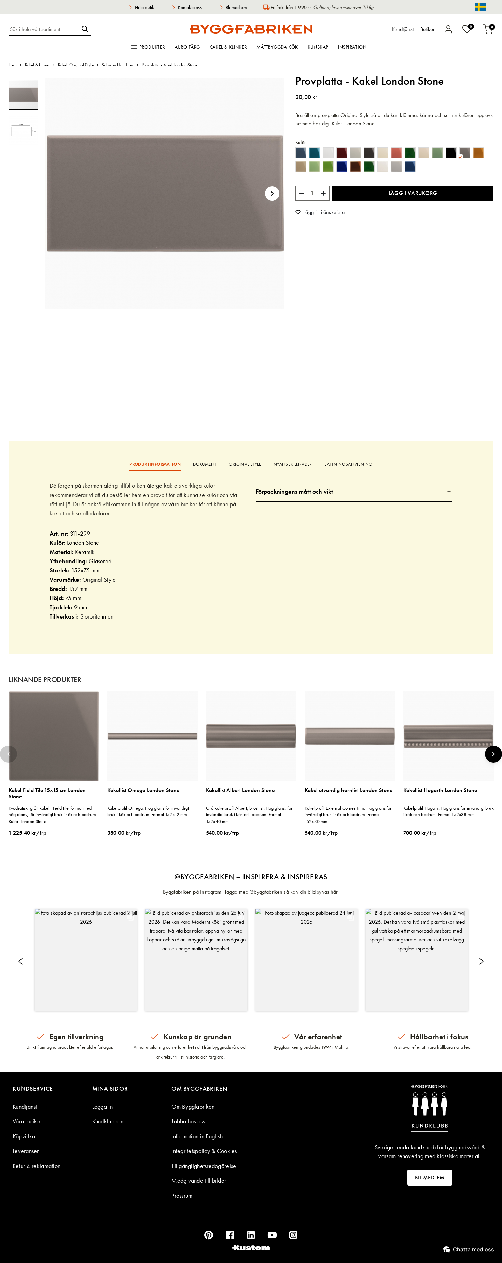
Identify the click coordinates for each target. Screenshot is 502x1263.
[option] (300, 152)
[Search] (85, 29)
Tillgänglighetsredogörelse (203, 1166)
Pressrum (181, 1196)
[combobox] (44, 29)
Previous (8, 754)
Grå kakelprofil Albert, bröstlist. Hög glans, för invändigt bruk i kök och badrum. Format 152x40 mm (249, 814)
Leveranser (26, 1151)
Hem (13, 65)
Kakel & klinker (228, 47)
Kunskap (318, 47)
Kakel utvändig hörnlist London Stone (348, 790)
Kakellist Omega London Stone (143, 790)
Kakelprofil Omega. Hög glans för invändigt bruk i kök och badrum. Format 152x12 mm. (148, 811)
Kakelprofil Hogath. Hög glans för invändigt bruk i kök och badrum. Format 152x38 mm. (448, 811)
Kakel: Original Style (76, 65)
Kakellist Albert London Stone (240, 790)
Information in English (197, 1136)
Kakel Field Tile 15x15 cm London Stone (47, 793)
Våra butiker (27, 1121)
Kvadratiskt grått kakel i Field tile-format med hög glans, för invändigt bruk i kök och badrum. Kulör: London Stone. (53, 814)
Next (493, 754)
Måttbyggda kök (277, 47)
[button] (272, 193)
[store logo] (251, 29)
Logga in (102, 1106)
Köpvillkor (25, 1136)
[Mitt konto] (448, 29)
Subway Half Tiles (118, 65)
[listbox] (394, 161)
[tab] (354, 491)
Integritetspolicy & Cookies (204, 1151)
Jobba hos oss (188, 1121)
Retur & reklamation (36, 1166)
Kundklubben (108, 1121)
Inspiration (352, 47)
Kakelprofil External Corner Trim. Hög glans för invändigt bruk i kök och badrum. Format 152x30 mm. (348, 814)
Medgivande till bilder (198, 1180)
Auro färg (187, 47)
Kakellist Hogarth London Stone (440, 790)
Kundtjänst (25, 1106)
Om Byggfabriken (192, 1106)
